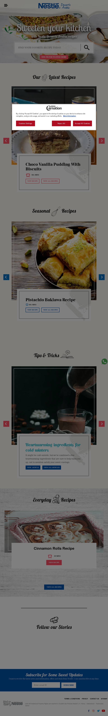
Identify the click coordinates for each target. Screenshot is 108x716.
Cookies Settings (25, 123)
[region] (54, 117)
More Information (69, 116)
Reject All (61, 123)
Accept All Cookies (82, 123)
